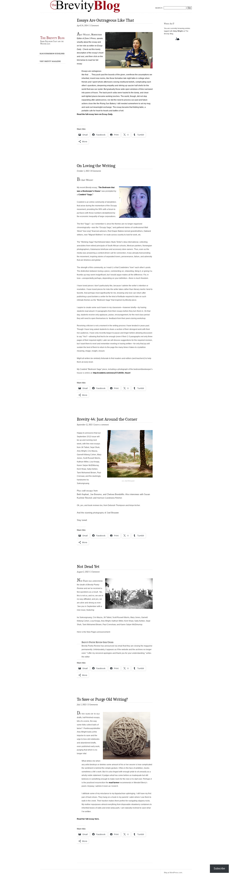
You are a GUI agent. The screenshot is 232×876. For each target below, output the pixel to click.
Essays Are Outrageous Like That (105, 20)
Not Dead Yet (88, 566)
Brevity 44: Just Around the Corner (107, 419)
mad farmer (113, 782)
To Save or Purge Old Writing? (102, 699)
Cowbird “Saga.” (86, 194)
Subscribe (219, 868)
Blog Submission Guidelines (52, 53)
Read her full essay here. (88, 819)
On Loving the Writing (96, 165)
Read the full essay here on (95, 114)
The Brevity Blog (52, 38)
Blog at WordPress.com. (173, 872)
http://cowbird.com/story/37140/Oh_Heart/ (111, 373)
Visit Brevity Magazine (50, 61)
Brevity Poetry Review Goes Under (97, 642)
